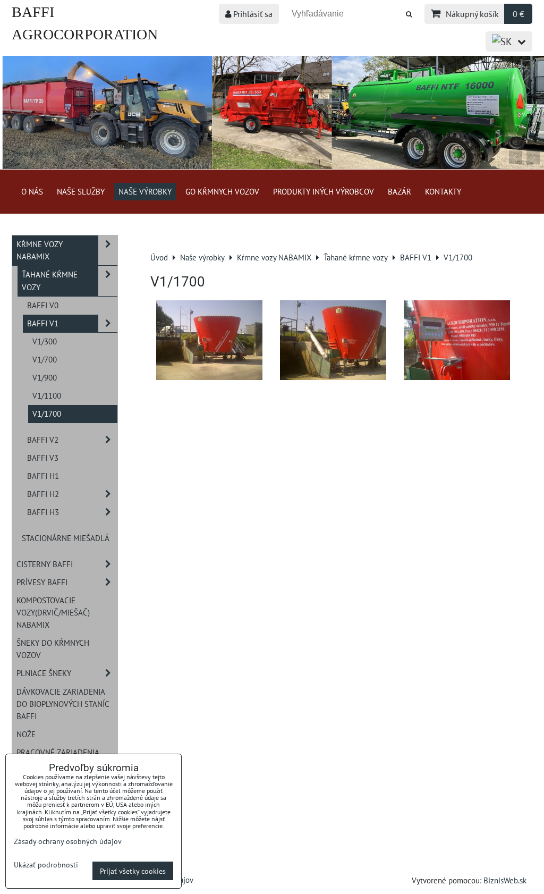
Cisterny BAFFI (44, 564)
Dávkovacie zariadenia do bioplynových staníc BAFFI (62, 703)
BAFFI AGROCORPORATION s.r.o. (85, 34)
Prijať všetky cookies (133, 871)
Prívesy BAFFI (41, 582)
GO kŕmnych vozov (222, 191)
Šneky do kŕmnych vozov (52, 648)
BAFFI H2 (43, 493)
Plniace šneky (43, 673)
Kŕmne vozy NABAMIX (39, 250)
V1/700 (44, 359)
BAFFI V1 (42, 323)
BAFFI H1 (43, 475)
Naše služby (81, 191)
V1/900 (44, 377)
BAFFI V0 (42, 305)
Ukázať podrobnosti (46, 865)
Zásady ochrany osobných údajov (68, 841)
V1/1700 (46, 413)
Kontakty (443, 191)
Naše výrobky (145, 191)
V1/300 (44, 341)
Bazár (399, 191)
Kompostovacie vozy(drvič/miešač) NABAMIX (53, 612)
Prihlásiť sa (252, 14)
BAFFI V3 (42, 457)
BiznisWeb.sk (504, 880)
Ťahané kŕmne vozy (50, 280)
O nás (32, 191)
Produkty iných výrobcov (323, 191)
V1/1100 (46, 395)
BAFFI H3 (43, 512)
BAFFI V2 (42, 439)
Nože (26, 734)
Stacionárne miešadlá (65, 538)
